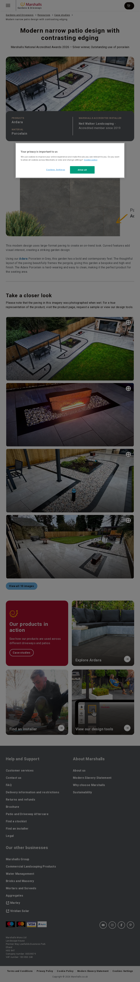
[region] (70, 160)
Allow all (82, 169)
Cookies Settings (55, 169)
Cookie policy (90, 160)
